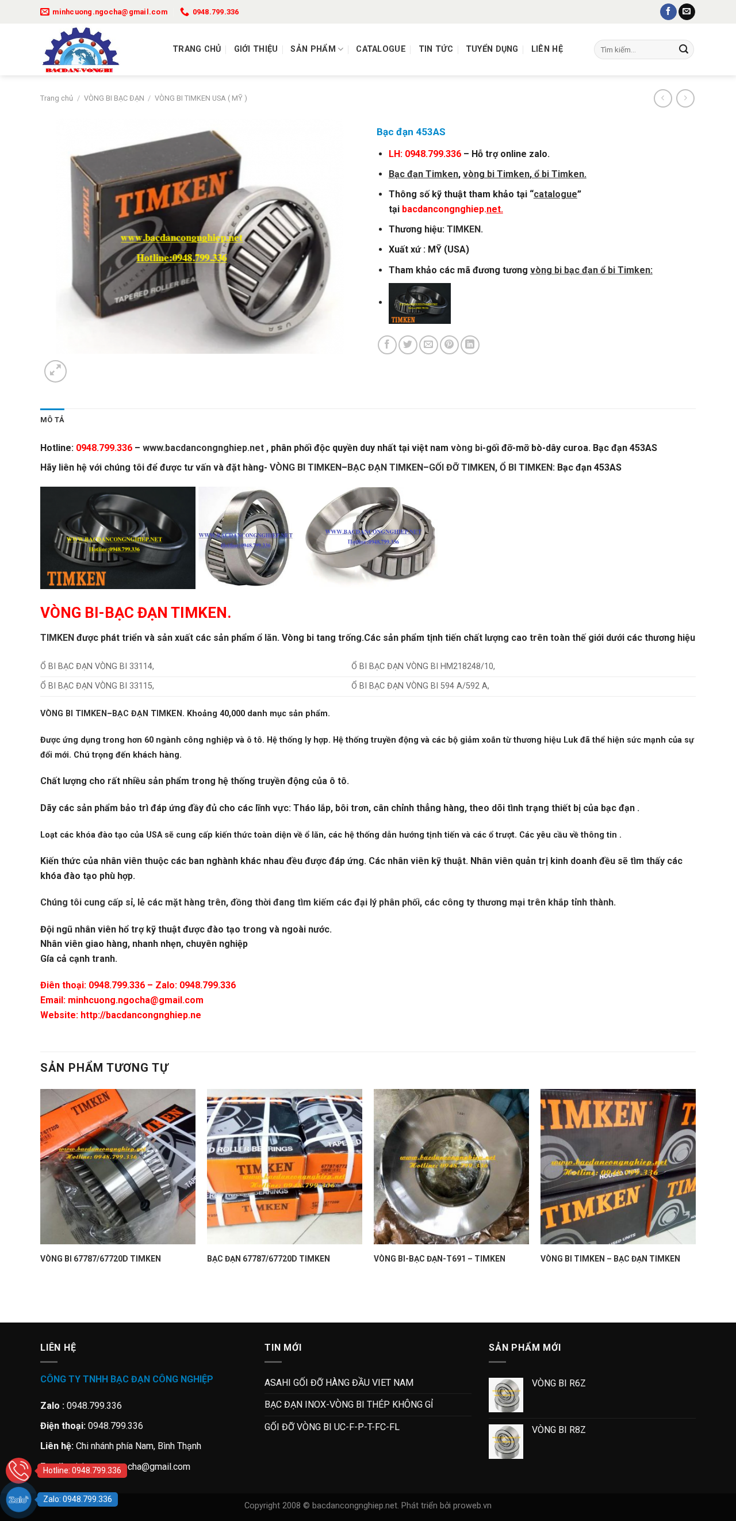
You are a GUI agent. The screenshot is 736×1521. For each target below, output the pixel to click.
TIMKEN (464, 229)
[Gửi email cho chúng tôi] (686, 12)
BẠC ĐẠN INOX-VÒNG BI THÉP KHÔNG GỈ (348, 1404)
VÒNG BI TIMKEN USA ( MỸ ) (201, 98)
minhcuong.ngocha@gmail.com (136, 1000)
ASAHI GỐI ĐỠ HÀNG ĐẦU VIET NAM (338, 1382)
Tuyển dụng (492, 49)
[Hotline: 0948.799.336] (19, 1471)
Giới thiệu (256, 49)
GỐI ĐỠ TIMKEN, (463, 467)
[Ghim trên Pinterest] (449, 344)
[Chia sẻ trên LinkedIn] (470, 344)
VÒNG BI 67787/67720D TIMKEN (100, 1258)
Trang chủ (196, 49)
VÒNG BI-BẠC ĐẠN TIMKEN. (135, 612)
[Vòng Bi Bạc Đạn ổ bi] (97, 49)
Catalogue (381, 49)
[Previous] (45, 1302)
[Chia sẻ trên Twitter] (407, 344)
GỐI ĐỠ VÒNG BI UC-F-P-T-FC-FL (332, 1426)
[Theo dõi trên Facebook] (668, 12)
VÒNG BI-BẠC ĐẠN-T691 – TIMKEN (439, 1258)
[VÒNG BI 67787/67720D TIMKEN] (117, 1166)
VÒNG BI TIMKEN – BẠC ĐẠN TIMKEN (610, 1258)
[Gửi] (683, 49)
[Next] (83, 365)
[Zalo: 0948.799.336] (19, 1499)
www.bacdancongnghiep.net (204, 447)
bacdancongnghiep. (452, 209)
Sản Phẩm (312, 49)
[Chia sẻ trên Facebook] (387, 344)
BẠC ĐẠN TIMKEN (147, 714)
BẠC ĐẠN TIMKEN (385, 467)
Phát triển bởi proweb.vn (446, 1506)
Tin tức (436, 49)
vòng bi (466, 447)
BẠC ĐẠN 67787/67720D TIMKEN (268, 1258)
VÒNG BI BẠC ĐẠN (114, 98)
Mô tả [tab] (52, 419)
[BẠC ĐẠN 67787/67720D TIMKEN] (284, 1166)
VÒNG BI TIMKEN (306, 467)
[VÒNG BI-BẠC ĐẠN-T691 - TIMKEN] (451, 1166)
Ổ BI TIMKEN (526, 467)
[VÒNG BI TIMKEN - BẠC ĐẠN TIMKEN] (618, 1166)
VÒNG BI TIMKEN (73, 714)
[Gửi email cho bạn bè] (428, 344)
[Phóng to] (55, 371)
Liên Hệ (547, 49)
